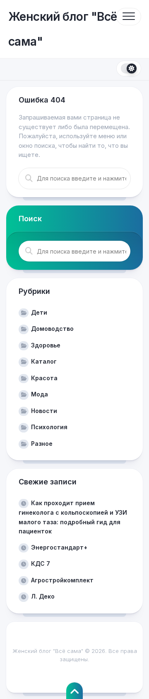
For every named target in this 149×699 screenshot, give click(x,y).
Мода (39, 394)
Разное (42, 443)
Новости (44, 410)
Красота (44, 377)
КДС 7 (40, 563)
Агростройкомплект (62, 580)
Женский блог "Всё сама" (62, 29)
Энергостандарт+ (59, 547)
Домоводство (52, 328)
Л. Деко (43, 596)
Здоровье (45, 345)
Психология (49, 426)
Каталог (44, 361)
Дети (39, 312)
